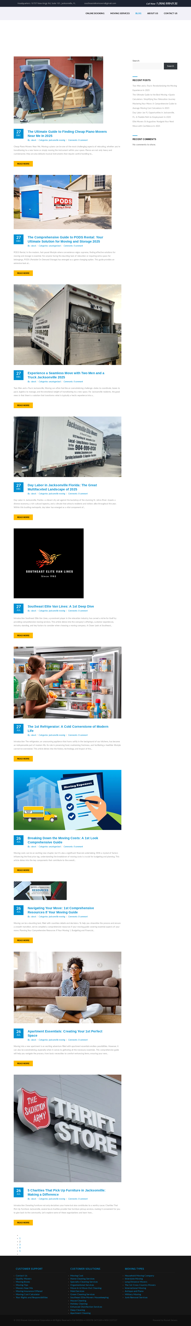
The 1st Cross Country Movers (140, 1285)
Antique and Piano (134, 1291)
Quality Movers (23, 1279)
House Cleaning (78, 1301)
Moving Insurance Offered (29, 1291)
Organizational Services (82, 1285)
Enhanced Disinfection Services (86, 1307)
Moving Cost (76, 1276)
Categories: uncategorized (50, 246)
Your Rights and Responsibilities (32, 1297)
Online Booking (95, 13)
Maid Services (77, 1291)
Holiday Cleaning (78, 1304)
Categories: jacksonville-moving (52, 140)
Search (136, 61)
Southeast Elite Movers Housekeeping (89, 1297)
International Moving (135, 1288)
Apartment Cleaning (80, 1313)
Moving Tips (22, 1285)
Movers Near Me (24, 1288)
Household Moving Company (139, 1276)
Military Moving (133, 1294)
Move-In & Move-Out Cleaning (85, 1288)
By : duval (32, 140)
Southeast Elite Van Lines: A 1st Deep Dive (61, 606)
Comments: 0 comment (78, 140)
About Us (152, 13)
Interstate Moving (134, 1279)
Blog (138, 13)
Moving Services (120, 13)
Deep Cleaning (77, 1310)
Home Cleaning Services (82, 1279)
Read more (23, 164)
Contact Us (170, 13)
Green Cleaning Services (82, 1294)
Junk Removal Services (136, 1297)
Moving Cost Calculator (28, 1294)
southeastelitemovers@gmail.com (100, 3)
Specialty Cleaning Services (84, 1282)
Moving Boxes (23, 1282)
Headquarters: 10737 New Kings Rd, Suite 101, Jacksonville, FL (46, 3)
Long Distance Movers (136, 1282)
